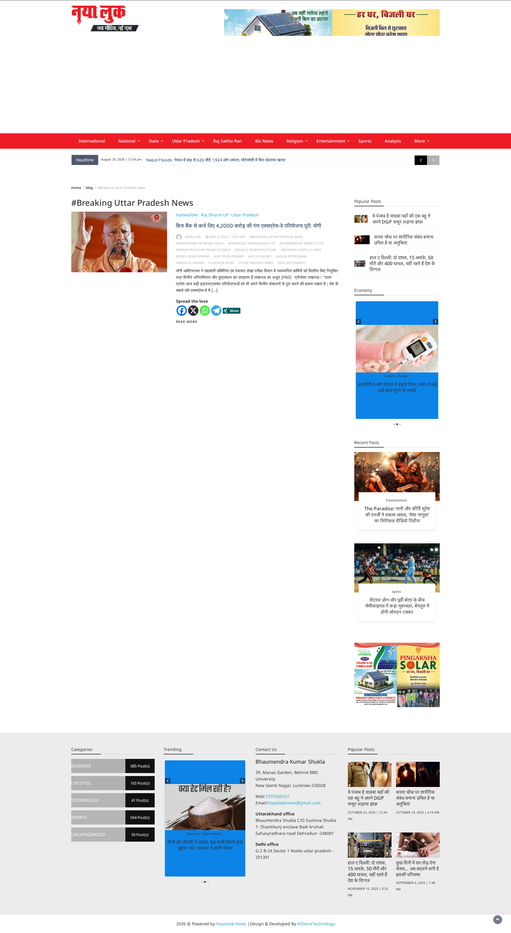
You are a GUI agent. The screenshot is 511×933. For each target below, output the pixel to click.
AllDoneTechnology (316, 923)
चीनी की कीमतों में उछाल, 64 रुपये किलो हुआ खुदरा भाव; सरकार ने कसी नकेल (205, 845)
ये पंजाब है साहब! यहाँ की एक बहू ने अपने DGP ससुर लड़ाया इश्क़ (401, 219)
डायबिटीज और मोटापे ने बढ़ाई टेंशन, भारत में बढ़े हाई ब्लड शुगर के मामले (397, 387)
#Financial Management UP (251, 243)
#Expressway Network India (200, 243)
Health (389, 376)
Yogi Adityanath (291, 263)
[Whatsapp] (205, 310)
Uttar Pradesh (186, 141)
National (126, 141)
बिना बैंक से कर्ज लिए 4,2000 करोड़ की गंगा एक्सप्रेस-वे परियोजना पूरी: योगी (248, 225)
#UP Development (229, 256)
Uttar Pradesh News (256, 263)
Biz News (264, 141)
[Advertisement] (255, 89)
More (419, 141)
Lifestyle (402, 376)
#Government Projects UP (301, 243)
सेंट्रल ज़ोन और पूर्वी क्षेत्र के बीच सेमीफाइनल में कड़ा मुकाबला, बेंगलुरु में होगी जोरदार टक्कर (397, 606)
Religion (295, 141)
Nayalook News (231, 923)
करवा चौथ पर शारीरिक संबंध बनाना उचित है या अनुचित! (404, 240)
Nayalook (193, 237)
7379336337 (277, 796)
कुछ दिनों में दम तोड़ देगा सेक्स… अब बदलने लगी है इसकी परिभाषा (417, 868)
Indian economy (190, 263)
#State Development (193, 256)
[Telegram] (216, 310)
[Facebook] (182, 310)
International (92, 141)
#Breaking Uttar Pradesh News (276, 237)
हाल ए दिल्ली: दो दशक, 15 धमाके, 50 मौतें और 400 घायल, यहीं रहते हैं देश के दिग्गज (402, 263)
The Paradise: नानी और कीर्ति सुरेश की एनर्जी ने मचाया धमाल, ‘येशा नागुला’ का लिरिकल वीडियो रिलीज (397, 514)
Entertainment (330, 141)
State (154, 141)
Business (193, 834)
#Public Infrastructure (255, 250)
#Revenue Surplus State (301, 250)
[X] (193, 310)
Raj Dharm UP (215, 215)
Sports (364, 141)
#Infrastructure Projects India (203, 250)
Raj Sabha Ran (227, 141)
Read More (186, 321)
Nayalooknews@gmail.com (294, 803)
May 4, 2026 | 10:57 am (227, 237)
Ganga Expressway (291, 256)
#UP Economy (259, 256)
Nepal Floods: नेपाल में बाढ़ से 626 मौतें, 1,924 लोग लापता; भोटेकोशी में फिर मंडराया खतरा (215, 160)
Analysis (393, 141)
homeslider (187, 215)
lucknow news (221, 263)
